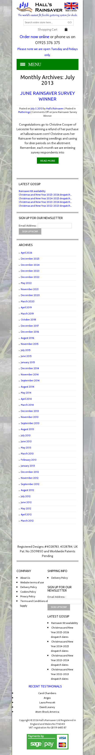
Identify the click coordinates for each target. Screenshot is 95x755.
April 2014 (26, 398)
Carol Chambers (47, 693)
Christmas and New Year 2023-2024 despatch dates (62, 660)
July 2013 (25, 435)
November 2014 (29, 374)
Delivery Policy (28, 587)
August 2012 (27, 490)
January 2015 (28, 362)
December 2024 (30, 264)
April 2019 (26, 307)
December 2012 (30, 472)
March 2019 (27, 313)
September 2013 (30, 423)
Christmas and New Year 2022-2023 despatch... (45, 205)
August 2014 (27, 386)
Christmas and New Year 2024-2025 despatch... (45, 198)
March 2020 (27, 301)
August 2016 (27, 338)
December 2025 (30, 258)
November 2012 (29, 477)
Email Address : (28, 225)
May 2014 (26, 392)
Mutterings (24, 112)
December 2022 (30, 277)
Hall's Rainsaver (55, 108)
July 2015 (25, 350)
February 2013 (28, 459)
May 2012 (26, 508)
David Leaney (47, 707)
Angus (47, 697)
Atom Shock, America (47, 711)
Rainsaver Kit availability (32, 191)
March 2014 (27, 404)
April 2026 (26, 252)
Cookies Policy (28, 591)
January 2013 (28, 465)
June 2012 (26, 502)
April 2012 (26, 514)
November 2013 (29, 417)
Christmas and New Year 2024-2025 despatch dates (62, 646)
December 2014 (30, 368)
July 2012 (25, 496)
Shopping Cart (47, 29)
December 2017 (30, 325)
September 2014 (30, 380)
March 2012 (27, 520)
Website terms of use (32, 582)
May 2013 (26, 447)
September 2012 (30, 484)
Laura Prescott (47, 702)
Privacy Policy (27, 596)
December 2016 (30, 331)
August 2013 (27, 429)
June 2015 (26, 356)
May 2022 (26, 283)
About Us (25, 577)
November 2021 (29, 289)
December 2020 (30, 295)
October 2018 (28, 319)
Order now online (34, 36)
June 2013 (26, 441)
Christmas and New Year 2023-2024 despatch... (45, 202)
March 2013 (27, 453)
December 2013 (30, 411)
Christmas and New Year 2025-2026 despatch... (45, 194)
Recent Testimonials (45, 686)
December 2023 (30, 270)
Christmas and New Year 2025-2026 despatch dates (62, 632)
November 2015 (29, 343)
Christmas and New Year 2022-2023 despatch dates (62, 674)
